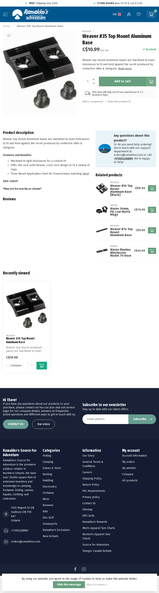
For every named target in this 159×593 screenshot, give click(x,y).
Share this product (117, 101)
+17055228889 (123, 158)
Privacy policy (91, 497)
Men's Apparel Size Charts (98, 528)
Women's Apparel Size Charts (96, 536)
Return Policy (90, 484)
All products (130, 480)
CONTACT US (15, 424)
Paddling (48, 480)
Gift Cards (88, 515)
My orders (128, 462)
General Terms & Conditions (92, 464)
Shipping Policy (92, 478)
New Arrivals (50, 536)
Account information (134, 455)
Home (6, 26)
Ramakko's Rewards (94, 522)
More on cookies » (97, 584)
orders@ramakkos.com (25, 541)
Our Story (88, 455)
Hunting (47, 474)
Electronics (50, 486)
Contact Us (89, 503)
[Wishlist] (139, 14)
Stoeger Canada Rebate (96, 551)
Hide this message (69, 584)
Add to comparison (92, 101)
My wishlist (129, 468)
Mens (46, 499)
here (85, 173)
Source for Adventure (95, 544)
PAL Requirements (93, 491)
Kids (45, 511)
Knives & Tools (52, 468)
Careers (87, 472)
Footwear (48, 492)
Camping (48, 462)
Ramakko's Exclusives (56, 530)
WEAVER (86, 31)
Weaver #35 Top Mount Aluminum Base (40, 26)
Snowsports (50, 523)
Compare (16, 365)
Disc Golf (48, 517)
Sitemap (87, 509)
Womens (48, 505)
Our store (43, 424)
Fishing (47, 455)
